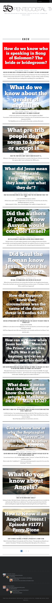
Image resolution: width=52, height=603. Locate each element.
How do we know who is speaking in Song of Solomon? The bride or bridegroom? (26, 72)
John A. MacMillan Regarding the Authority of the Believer (20, 577)
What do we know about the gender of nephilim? (26, 113)
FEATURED (20, 70)
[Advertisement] (26, 27)
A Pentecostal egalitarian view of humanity (14, 575)
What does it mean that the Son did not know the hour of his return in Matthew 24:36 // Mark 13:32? (26, 410)
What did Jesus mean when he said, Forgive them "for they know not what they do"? (26, 195)
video (20, 536)
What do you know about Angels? (26, 498)
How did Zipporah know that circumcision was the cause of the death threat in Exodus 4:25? (26, 321)
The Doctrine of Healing (17, 592)
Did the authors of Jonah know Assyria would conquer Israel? (26, 239)
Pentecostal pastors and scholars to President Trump (23, 580)
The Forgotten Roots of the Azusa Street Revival (18, 590)
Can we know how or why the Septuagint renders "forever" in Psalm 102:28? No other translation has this (26, 454)
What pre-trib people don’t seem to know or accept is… (26, 156)
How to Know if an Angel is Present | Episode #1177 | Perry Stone (26, 539)
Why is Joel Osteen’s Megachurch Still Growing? (15, 587)
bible (16, 70)
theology (26, 70)
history (21, 154)
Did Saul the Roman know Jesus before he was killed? (26, 280)
